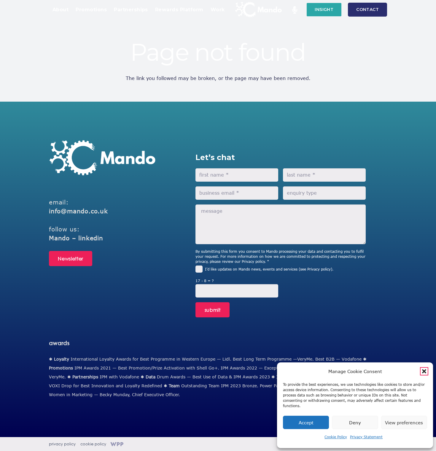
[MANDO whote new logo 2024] (102, 158)
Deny (355, 422)
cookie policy (93, 444)
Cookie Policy (335, 437)
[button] (424, 371)
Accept (306, 422)
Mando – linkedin (76, 238)
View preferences (404, 422)
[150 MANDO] (258, 9)
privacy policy (62, 444)
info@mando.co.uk (78, 211)
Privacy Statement (366, 437)
